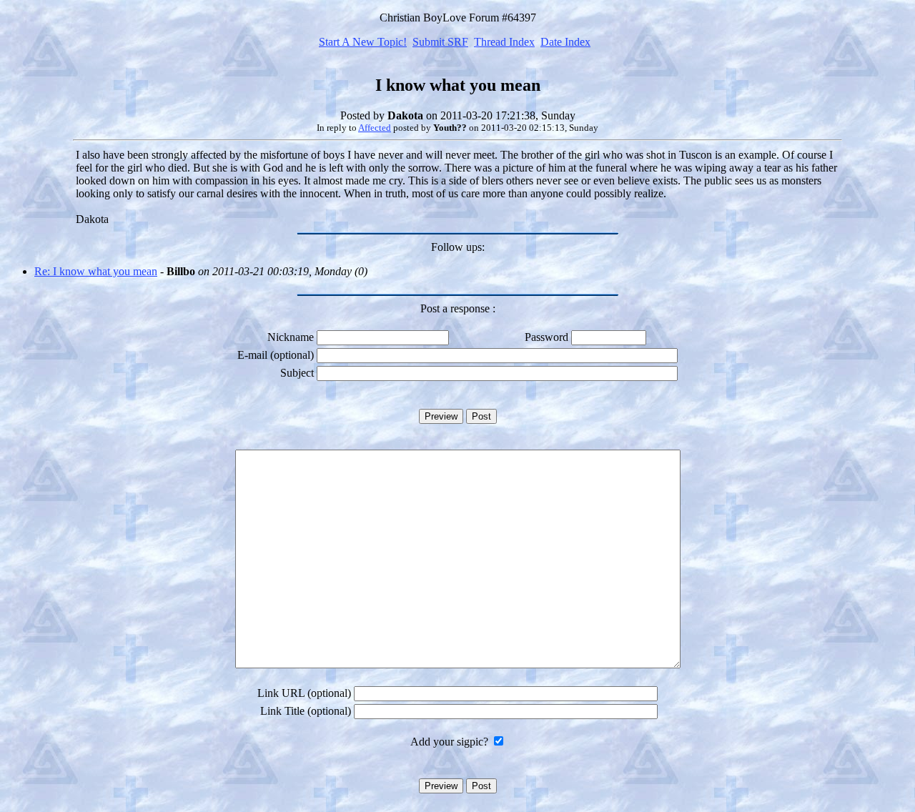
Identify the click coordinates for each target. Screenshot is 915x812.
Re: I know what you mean (95, 271)
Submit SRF (440, 42)
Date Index (565, 42)
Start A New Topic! (363, 42)
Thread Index (504, 42)
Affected (374, 127)
